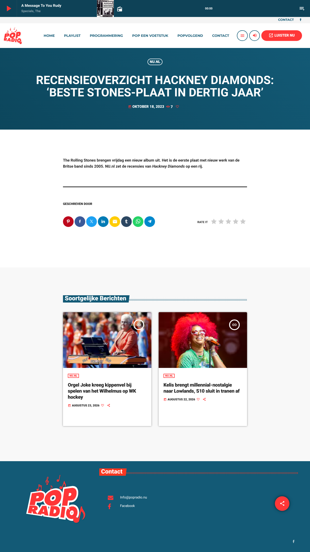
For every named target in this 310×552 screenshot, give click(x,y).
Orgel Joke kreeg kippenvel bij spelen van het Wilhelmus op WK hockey (102, 391)
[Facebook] (300, 20)
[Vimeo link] (13, 36)
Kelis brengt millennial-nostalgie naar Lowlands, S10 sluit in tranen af (201, 388)
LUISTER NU (282, 35)
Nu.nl (155, 62)
